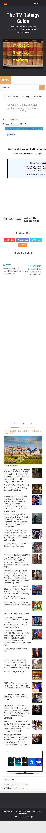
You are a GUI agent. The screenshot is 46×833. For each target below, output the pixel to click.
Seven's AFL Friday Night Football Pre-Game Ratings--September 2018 (13, 271)
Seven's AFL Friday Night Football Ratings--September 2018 (33, 271)
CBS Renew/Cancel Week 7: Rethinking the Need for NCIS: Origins (16, 696)
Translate (20, 788)
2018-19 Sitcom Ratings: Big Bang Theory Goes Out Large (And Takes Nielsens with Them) (17, 685)
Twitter (36, 240)
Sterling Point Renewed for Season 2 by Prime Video (15, 544)
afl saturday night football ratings (29, 129)
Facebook (23, 240)
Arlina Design (27, 816)
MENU (36, 3)
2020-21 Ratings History (14, 671)
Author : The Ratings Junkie (31, 219)
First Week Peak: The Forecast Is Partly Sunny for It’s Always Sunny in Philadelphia (16, 487)
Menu (6, 80)
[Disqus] (23, 316)
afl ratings (10, 129)
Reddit (11, 240)
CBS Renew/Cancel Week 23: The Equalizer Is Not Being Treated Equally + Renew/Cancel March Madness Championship (17, 664)
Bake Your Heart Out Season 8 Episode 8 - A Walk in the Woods (17, 603)
